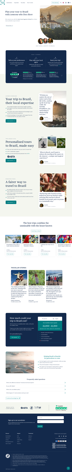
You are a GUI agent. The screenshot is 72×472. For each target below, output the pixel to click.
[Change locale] (63, 2)
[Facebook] (59, 436)
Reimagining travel (9, 441)
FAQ (18, 435)
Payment (19, 443)
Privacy (18, 437)
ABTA (59, 65)
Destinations (8, 435)
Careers (30, 437)
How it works (30, 2)
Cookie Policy (19, 439)
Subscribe (40, 426)
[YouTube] (65, 436)
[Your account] (69, 2)
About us (30, 435)
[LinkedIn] (63, 436)
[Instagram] (61, 436)
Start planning (55, 2)
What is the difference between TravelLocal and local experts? (20, 382)
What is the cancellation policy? (13, 389)
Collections (8, 437)
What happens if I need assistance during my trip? (17, 393)
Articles (7, 439)
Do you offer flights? (10, 386)
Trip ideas (23, 2)
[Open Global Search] (61, 2)
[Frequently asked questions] (66, 2)
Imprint (29, 439)
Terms (18, 441)
